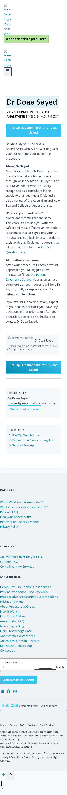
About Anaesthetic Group (17, 606)
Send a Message (23, 445)
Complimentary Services (17, 566)
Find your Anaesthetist (15, 517)
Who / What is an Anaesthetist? (21, 502)
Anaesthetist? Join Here (26, 38)
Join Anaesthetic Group (16, 645)
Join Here (18, 788)
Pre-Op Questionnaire (27, 435)
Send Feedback (48, 725)
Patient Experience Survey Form (34, 440)
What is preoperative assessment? (24, 507)
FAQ (22, 725)
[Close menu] (1, 783)
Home (3, 725)
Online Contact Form (24, 409)
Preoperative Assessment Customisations (29, 597)
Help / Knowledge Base (16, 631)
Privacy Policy (9, 526)
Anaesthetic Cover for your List (21, 557)
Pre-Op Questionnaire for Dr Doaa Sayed (33, 130)
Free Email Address (13, 616)
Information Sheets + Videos (19, 522)
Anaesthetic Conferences (17, 636)
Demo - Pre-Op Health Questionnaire (25, 587)
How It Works (9, 611)
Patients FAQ (9, 512)
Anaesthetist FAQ (12, 621)
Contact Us (7, 650)
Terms (13, 725)
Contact (32, 725)
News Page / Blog (12, 626)
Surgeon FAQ (9, 562)
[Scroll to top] (3, 775)
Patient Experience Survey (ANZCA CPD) (27, 592)
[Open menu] (8, 71)
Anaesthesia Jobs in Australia (20, 641)
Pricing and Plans (11, 601)
